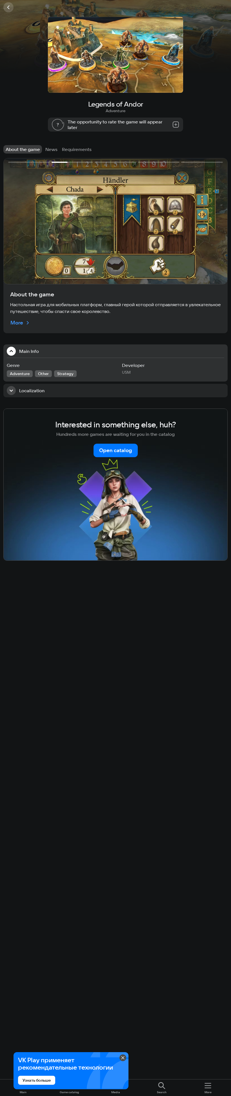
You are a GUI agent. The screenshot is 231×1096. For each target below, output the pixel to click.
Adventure (115, 111)
